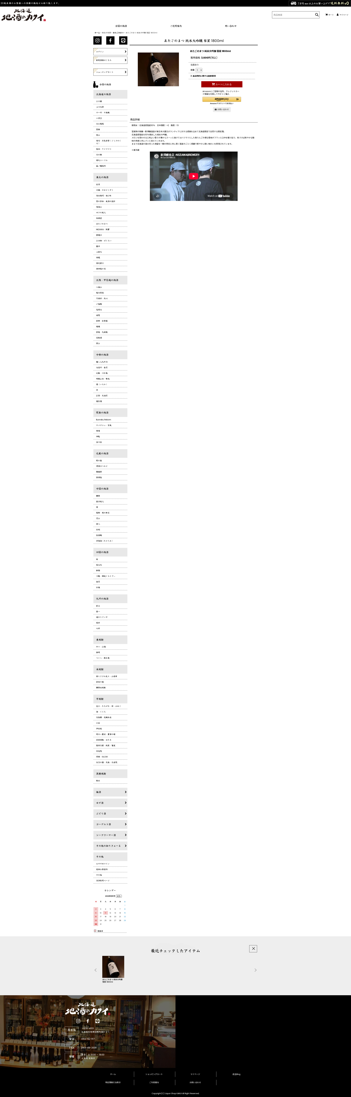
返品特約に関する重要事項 (204, 76)
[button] (222, 100)
